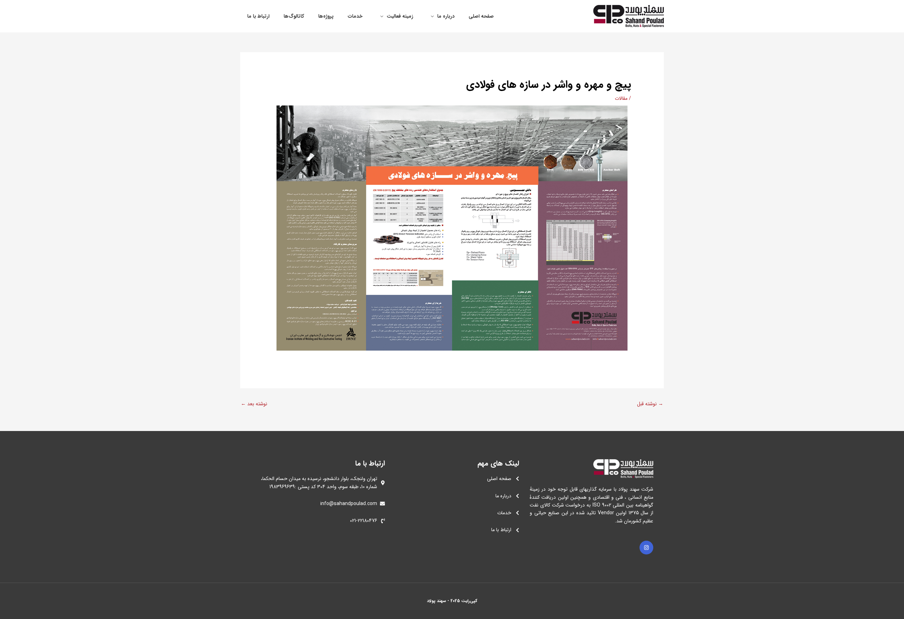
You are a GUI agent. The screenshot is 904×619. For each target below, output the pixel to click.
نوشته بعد (254, 404)
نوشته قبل (650, 404)
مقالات (621, 98)
